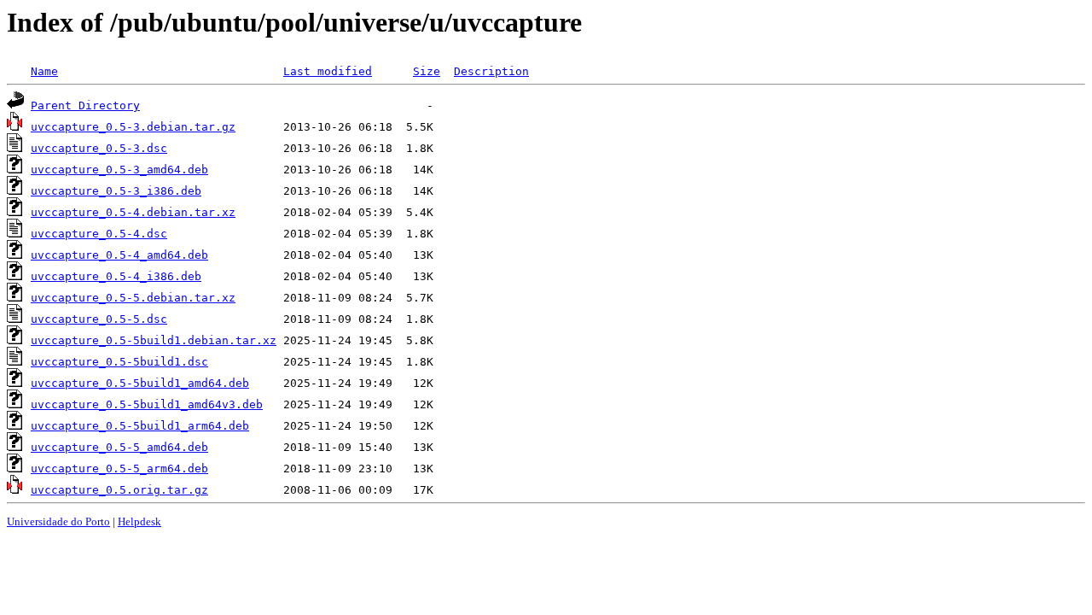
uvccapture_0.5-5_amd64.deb (119, 447)
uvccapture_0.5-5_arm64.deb (119, 468)
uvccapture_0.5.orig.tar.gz (119, 489)
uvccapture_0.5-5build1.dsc (119, 361)
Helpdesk (139, 521)
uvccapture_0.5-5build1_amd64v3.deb (147, 404)
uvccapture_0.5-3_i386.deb (116, 190)
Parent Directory (85, 105)
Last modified (327, 71)
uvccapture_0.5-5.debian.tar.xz (133, 297)
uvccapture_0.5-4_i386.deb (116, 276)
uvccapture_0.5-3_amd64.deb (119, 169)
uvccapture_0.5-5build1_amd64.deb (140, 383)
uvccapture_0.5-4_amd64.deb (119, 255)
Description (491, 71)
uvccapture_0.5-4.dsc (99, 233)
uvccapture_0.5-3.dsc (99, 148)
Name (44, 71)
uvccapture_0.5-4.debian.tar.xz (133, 212)
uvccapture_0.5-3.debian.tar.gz (133, 126)
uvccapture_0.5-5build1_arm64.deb (140, 425)
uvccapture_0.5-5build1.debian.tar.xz (153, 340)
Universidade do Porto (58, 521)
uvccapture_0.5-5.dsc (99, 319)
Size (426, 71)
